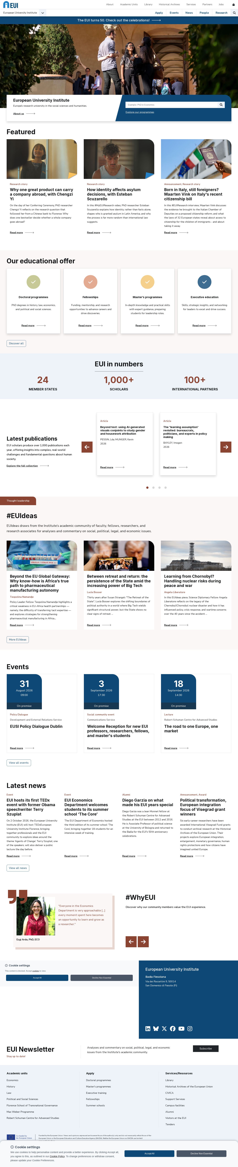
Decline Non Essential (202, 1153)
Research (221, 13)
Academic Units (129, 4)
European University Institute (20, 12)
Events (174, 13)
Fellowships (93, 1099)
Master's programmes (98, 1086)
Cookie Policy (57, 1156)
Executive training (96, 1093)
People (204, 13)
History (11, 1086)
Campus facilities (175, 1105)
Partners (207, 4)
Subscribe (206, 1048)
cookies (35, 971)
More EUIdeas (17, 639)
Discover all (16, 343)
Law (9, 1093)
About (109, 4)
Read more (43, 232)
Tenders (170, 1124)
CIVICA (169, 1093)
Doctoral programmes (98, 1080)
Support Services (175, 1099)
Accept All (149, 1153)
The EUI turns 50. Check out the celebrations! (113, 20)
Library (148, 4)
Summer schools (95, 1105)
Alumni (169, 1111)
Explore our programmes (140, 112)
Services (191, 4)
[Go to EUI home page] (10, 4)
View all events (19, 763)
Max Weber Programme (20, 1111)
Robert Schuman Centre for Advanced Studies (33, 1118)
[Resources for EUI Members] (232, 4)
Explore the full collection (22, 466)
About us (18, 113)
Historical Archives (169, 4)
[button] (147, 487)
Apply (159, 13)
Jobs (221, 4)
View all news (18, 868)
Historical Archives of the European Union (189, 1086)
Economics (12, 1080)
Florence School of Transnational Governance (32, 1105)
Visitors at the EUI (175, 1118)
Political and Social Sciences (22, 1099)
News (189, 13)
